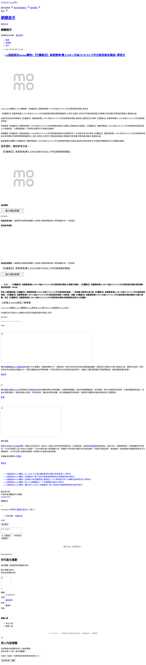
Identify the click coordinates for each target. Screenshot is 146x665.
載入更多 (5, 524)
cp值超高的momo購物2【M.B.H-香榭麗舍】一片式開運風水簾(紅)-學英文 (34, 482)
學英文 (3, 463)
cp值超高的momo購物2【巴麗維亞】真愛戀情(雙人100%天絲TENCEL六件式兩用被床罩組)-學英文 (65, 55)
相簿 (7, 40)
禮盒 (19, 456)
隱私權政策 (86, 633)
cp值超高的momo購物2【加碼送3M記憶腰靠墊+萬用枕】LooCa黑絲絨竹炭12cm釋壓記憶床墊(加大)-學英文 (48, 479)
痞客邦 (19, 509)
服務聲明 (95, 633)
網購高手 (8, 18)
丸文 (6, 446)
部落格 (8, 43)
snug (2, 325)
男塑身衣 (32, 390)
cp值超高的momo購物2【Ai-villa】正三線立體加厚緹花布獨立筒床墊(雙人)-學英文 (38, 474)
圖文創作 (19, 35)
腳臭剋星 (21, 367)
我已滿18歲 (5, 660)
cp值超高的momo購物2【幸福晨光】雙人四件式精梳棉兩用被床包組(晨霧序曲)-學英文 (40, 477)
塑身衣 (3, 374)
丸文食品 (16, 446)
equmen (16, 390)
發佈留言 (5, 538)
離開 (13, 660)
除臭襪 (7, 367)
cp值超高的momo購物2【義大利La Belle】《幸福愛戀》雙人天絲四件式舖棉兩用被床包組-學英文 (43, 485)
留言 (24, 509)
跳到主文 (4, 24)
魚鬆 (3, 397)
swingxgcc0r (5, 497)
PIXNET (56, 633)
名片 (7, 45)
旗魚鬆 (93, 446)
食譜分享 (18, 516)
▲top (3, 520)
